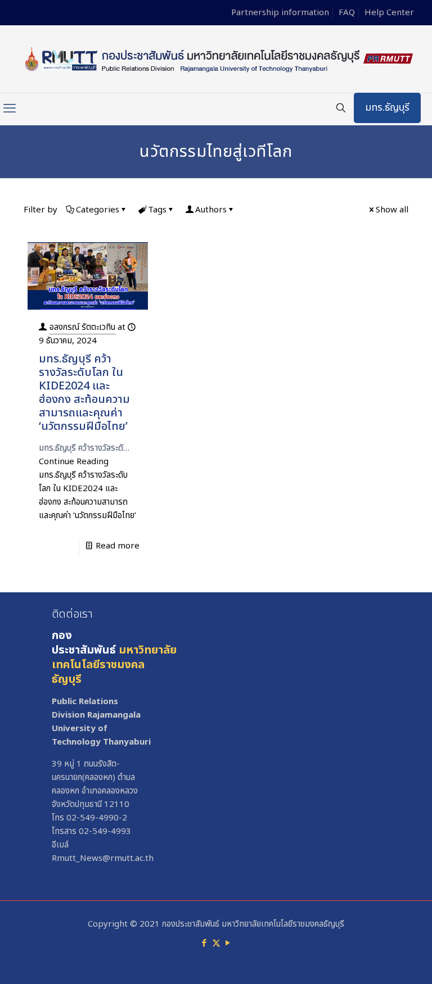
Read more (118, 545)
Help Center (389, 12)
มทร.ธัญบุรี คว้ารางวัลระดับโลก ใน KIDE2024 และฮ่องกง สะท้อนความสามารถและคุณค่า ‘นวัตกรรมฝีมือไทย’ (84, 393)
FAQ (347, 12)
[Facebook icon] (204, 943)
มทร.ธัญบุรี (387, 107)
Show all (392, 209)
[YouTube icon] (228, 943)
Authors (211, 209)
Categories (97, 209)
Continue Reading (87, 488)
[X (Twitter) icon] (216, 943)
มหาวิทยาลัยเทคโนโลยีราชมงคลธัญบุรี (114, 665)
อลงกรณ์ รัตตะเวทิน (82, 327)
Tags (157, 209)
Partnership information (280, 12)
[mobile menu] (9, 109)
